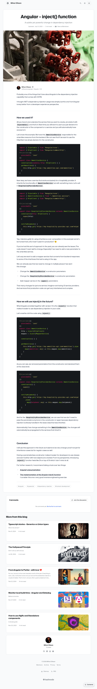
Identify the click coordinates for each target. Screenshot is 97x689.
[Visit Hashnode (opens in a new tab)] (48, 679)
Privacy (52, 665)
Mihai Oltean (16, 3)
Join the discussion (80, 500)
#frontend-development (62, 486)
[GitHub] (44, 651)
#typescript (30, 486)
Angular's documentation (30, 470)
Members (39, 665)
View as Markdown (63, 26)
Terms (59, 665)
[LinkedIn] (33, 87)
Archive (46, 665)
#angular (21, 486)
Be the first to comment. (54, 506)
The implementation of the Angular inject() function (40, 474)
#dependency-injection (44, 486)
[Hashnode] (53, 651)
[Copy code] (77, 146)
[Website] (50, 651)
